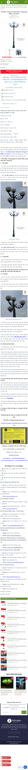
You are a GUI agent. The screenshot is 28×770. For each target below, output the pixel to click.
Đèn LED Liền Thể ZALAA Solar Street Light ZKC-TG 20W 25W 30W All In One (16, 653)
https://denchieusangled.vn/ (14, 535)
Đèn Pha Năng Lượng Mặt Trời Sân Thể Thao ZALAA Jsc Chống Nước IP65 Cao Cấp (16, 631)
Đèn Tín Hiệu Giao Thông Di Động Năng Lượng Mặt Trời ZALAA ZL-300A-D (16, 639)
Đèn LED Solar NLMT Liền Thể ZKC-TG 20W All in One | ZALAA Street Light (16, 660)
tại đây (15, 103)
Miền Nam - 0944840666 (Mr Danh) (15, 79)
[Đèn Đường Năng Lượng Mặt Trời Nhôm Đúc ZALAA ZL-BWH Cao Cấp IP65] (4, 618)
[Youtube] (19, 732)
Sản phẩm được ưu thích (8, 598)
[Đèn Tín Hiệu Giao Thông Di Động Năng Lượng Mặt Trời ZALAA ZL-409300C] (4, 646)
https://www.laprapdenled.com (15, 547)
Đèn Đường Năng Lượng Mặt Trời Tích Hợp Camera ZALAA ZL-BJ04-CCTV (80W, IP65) (16, 624)
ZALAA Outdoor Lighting (12, 630)
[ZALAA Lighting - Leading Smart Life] (12, 2)
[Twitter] (12, 732)
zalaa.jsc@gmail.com (11, 508)
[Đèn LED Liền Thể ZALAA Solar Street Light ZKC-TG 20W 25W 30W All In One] (4, 653)
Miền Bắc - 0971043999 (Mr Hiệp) (14, 77)
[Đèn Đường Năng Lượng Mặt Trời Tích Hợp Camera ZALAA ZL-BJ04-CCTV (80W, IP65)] (4, 625)
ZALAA (16, 743)
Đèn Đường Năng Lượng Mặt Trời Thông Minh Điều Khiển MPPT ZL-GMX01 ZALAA (16, 610)
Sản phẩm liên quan (14, 674)
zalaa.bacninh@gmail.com (13, 576)
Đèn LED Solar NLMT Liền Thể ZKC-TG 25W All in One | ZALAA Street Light (16, 667)
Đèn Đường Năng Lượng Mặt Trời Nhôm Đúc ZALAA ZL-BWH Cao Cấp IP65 (16, 617)
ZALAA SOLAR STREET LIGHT (13, 609)
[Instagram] (15, 732)
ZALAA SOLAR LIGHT (11, 651)
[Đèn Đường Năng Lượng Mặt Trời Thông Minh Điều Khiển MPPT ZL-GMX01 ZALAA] (4, 611)
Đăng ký (24, 712)
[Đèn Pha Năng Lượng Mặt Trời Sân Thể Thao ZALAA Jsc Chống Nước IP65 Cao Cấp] (4, 632)
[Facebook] (9, 732)
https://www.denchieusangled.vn (15, 562)
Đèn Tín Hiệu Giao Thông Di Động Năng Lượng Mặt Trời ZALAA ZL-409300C (16, 646)
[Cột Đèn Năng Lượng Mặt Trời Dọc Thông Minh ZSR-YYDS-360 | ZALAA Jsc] (4, 604)
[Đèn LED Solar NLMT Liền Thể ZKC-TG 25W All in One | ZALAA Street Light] (4, 668)
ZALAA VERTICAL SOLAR (12, 602)
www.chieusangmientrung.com (15, 525)
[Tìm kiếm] (23, 2)
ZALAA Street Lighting (11, 637)
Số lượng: (2, 67)
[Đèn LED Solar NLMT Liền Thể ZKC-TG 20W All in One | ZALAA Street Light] (4, 660)
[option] (14, 35)
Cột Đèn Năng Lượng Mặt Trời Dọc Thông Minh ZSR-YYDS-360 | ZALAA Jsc (16, 603)
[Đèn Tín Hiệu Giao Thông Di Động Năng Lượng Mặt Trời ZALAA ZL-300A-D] (4, 639)
